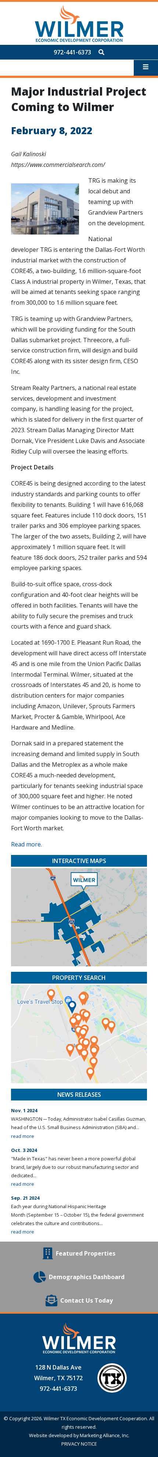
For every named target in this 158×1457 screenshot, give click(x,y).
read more (22, 1136)
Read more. (26, 844)
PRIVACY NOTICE (79, 1443)
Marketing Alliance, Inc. (104, 1435)
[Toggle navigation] (145, 68)
